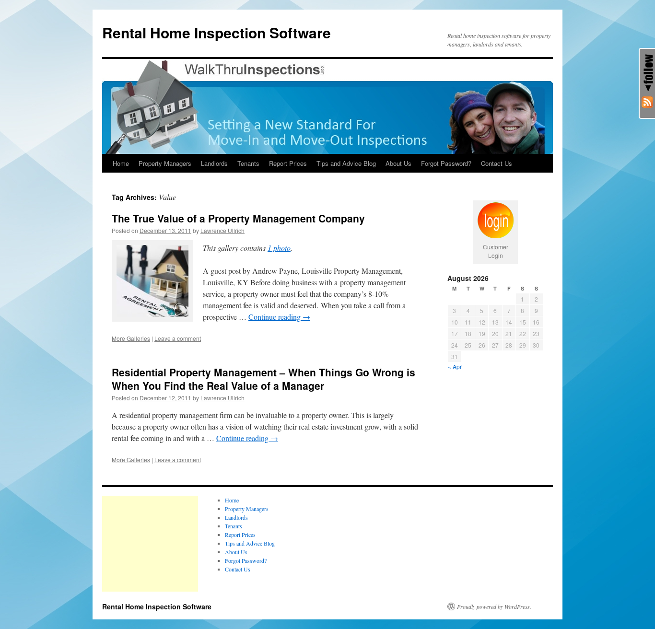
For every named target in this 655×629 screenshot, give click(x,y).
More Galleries (131, 338)
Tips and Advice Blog (346, 163)
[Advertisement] (150, 544)
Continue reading (279, 317)
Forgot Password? (446, 163)
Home (121, 163)
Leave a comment (177, 338)
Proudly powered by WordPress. (494, 606)
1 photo (279, 248)
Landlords (214, 163)
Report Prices (288, 163)
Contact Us (496, 163)
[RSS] (647, 102)
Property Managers (165, 163)
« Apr (455, 366)
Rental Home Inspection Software (216, 32)
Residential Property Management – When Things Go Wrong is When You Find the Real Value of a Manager (263, 378)
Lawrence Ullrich (222, 230)
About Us (398, 163)
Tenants (248, 163)
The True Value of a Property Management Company (238, 218)
